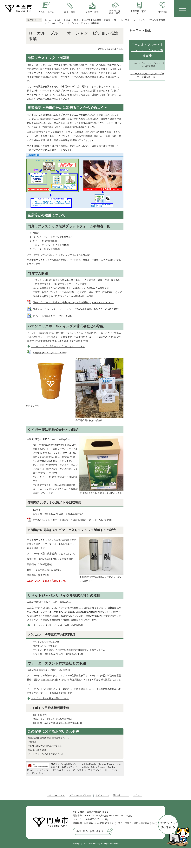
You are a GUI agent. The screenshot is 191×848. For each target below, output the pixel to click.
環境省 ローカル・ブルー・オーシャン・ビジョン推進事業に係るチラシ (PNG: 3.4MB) (76, 309)
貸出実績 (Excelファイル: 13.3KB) (50, 352)
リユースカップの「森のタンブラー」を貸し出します (58, 346)
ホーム (47, 20)
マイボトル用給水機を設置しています (50, 698)
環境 (76, 20)
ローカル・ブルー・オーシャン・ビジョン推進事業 (139, 20)
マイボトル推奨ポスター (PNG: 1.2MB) (52, 316)
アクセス (137, 795)
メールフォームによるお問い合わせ (46, 754)
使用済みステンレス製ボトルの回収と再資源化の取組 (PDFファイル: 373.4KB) (72, 520)
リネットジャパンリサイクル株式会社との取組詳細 (57, 625)
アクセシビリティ (56, 795)
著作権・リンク (121, 795)
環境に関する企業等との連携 (95, 20)
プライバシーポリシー (80, 795)
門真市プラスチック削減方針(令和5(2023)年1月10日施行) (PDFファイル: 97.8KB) (73, 302)
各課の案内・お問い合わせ (89, 831)
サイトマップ (102, 795)
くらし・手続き (62, 20)
